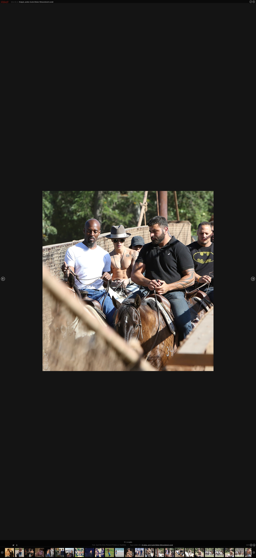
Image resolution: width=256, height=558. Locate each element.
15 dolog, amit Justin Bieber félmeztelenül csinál (157, 545)
